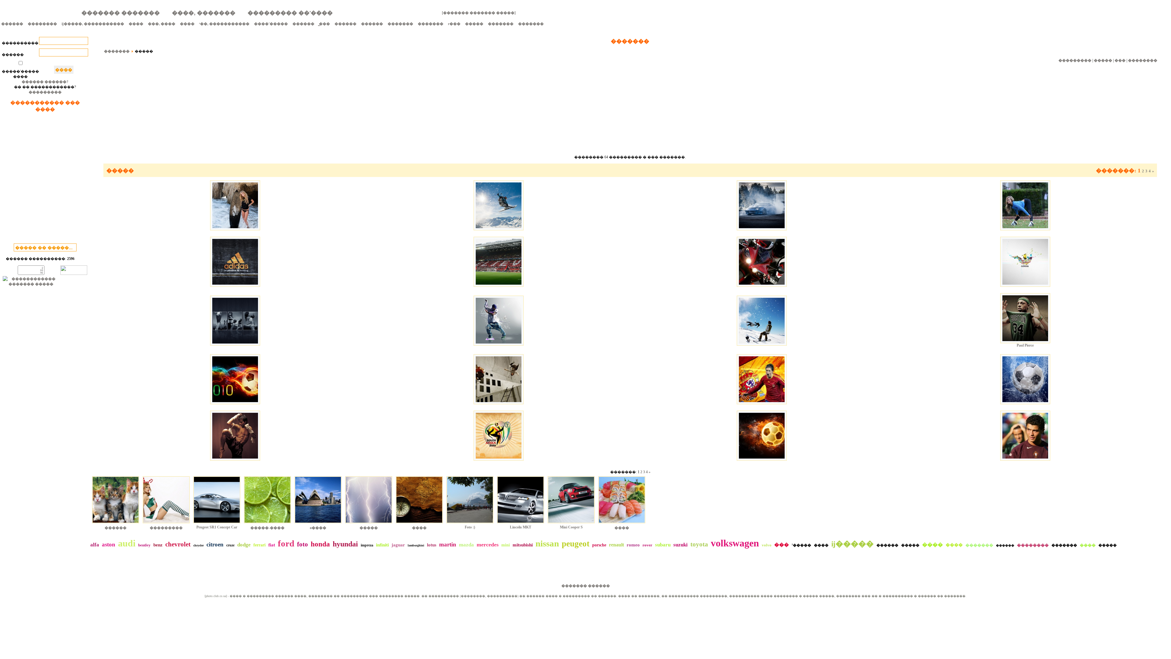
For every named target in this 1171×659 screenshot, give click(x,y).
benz (158, 544)
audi (126, 543)
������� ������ (585, 586)
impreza (367, 545)
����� (474, 24)
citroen (215, 544)
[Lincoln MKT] (520, 524)
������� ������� (120, 13)
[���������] (166, 524)
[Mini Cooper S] (571, 524)
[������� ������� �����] (479, 13)
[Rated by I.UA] (73, 274)
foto (302, 544)
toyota (699, 544)
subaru (663, 545)
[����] (419, 524)
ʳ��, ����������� (224, 24)
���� (136, 24)
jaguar (398, 544)
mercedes (488, 545)
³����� (801, 545)
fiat (271, 544)
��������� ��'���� (290, 13)
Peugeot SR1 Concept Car (216, 527)
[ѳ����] (318, 524)
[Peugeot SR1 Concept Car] (217, 524)
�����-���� (267, 528)
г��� (454, 24)
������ (12, 24)
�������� (42, 24)
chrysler (198, 545)
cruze (230, 545)
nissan (547, 543)
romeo (633, 544)
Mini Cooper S (571, 527)
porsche (599, 545)
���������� (20, 43)
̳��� (324, 24)
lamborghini (416, 545)
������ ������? (45, 82)
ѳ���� (318, 528)
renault (616, 544)
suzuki (680, 545)
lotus (431, 544)
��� (1120, 60)
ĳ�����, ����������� (93, 24)
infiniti (382, 544)
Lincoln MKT (520, 527)
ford (286, 543)
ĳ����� (852, 544)
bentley (144, 545)
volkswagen (735, 543)
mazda (466, 545)
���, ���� (161, 24)
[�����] (368, 524)
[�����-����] (267, 524)
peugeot (575, 543)
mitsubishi (523, 544)
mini (505, 545)
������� (400, 24)
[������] (115, 524)
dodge (244, 545)
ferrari (259, 545)
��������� (45, 92)
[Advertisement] (45, 179)
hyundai (345, 544)
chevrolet (178, 544)
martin (447, 544)
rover (647, 545)
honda (320, 544)
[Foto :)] (470, 524)
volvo (767, 545)
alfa (94, 545)
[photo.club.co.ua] (216, 596)
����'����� (271, 24)
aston (108, 544)
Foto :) (470, 527)
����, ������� (203, 13)
